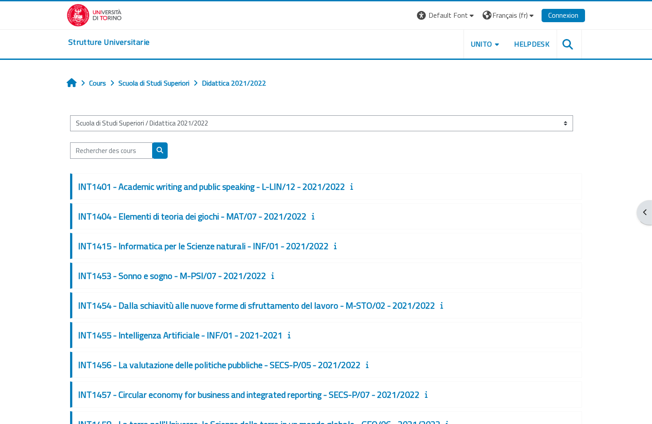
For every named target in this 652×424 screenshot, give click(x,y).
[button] (446, 15)
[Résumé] (353, 186)
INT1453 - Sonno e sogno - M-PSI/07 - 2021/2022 (172, 276)
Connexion (563, 15)
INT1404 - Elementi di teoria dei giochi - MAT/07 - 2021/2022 (192, 216)
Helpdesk (532, 44)
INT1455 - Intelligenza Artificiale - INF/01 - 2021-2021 (180, 335)
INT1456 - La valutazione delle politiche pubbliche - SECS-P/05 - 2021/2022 (219, 365)
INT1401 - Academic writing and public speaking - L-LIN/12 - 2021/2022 (211, 186)
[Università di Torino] (94, 14)
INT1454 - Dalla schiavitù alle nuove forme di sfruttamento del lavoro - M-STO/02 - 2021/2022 (256, 305)
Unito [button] (481, 44)
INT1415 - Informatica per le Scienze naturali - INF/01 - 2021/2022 (203, 246)
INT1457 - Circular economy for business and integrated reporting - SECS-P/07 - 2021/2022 (249, 394)
